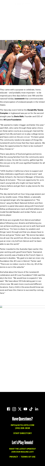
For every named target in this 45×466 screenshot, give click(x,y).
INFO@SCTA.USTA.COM (22, 425)
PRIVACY (14, 457)
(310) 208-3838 (22, 428)
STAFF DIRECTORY (22, 433)
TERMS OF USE (28, 457)
